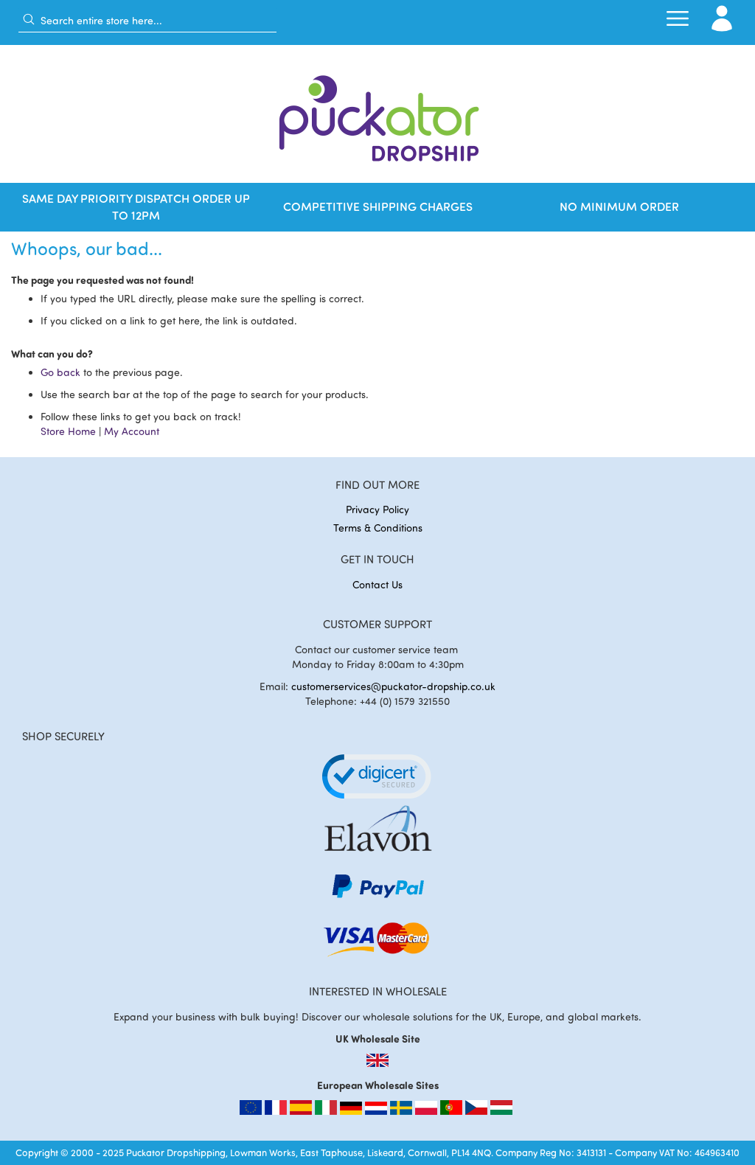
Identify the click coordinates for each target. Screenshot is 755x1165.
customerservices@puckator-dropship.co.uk (393, 686)
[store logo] (377, 114)
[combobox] (147, 20)
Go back (60, 372)
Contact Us (377, 584)
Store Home (68, 431)
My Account (131, 431)
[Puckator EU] (252, 1111)
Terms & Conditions (377, 527)
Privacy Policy (377, 509)
